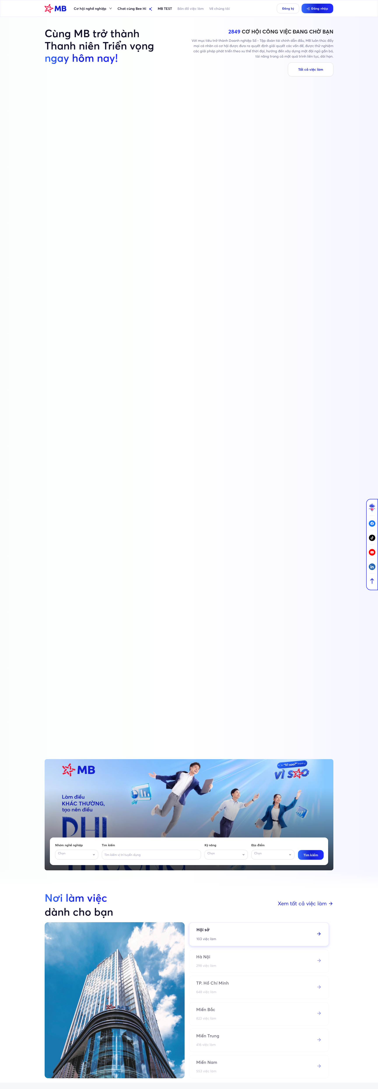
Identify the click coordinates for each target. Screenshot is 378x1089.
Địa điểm (258, 845)
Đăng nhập (319, 9)
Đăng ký (288, 9)
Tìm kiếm (108, 845)
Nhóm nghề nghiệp (69, 845)
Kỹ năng (210, 845)
